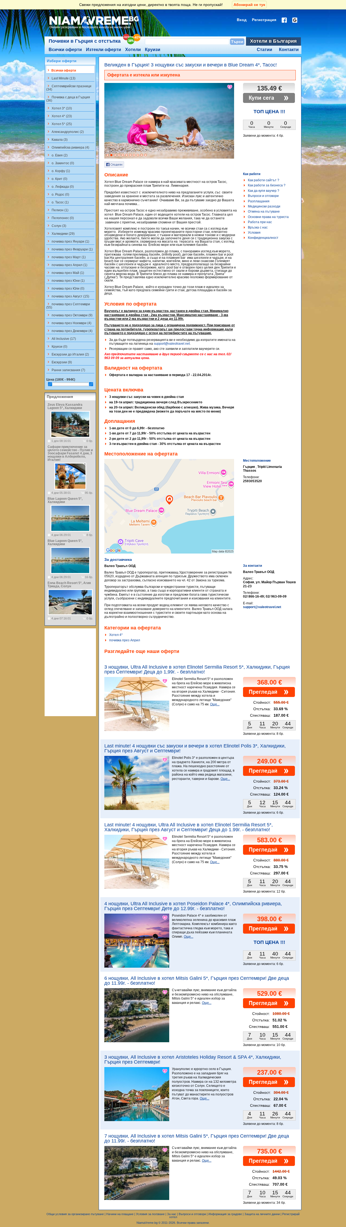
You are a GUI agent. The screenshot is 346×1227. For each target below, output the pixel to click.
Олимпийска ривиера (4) (67, 147)
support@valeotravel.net (172, 344)
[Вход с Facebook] (284, 20)
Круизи (152, 49)
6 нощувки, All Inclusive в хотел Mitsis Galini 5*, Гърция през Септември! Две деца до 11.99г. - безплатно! (196, 980)
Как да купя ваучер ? (263, 191)
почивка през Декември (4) (69, 330)
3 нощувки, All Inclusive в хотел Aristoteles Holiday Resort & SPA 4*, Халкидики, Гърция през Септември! (192, 1059)
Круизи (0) (56, 346)
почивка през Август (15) (67, 296)
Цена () (60, 379)
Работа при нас (260, 222)
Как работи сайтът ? (263, 180)
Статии (264, 49)
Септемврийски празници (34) (68, 87)
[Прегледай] (269, 696)
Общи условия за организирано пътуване (75, 1214)
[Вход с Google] (294, 20)
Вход (242, 20)
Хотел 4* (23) (59, 116)
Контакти (289, 49)
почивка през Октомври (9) (69, 315)
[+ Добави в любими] (230, 87)
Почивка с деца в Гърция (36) (68, 98)
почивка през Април (124, 640)
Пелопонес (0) (60, 218)
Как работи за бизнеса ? (266, 185)
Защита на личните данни (262, 1214)
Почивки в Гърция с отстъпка (85, 41)
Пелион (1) (57, 210)
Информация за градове (225, 1214)
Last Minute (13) (60, 78)
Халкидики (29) (60, 233)
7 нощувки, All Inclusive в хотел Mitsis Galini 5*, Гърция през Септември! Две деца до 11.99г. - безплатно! (196, 1138)
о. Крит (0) (56, 178)
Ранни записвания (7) (65, 370)
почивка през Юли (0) (65, 288)
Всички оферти (65, 49)
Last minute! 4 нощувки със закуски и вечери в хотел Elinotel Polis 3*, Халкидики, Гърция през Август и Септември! (195, 748)
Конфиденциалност (263, 238)
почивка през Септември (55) (68, 305)
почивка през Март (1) (66, 257)
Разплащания (259, 201)
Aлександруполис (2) (65, 131)
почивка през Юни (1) (65, 280)
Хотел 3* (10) (59, 108)
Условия (254, 232)
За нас (171, 1214)
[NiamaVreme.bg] (94, 29)
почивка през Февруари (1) (69, 249)
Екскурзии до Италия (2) (67, 354)
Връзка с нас (258, 227)
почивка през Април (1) (66, 265)
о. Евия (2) (57, 155)
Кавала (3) (57, 139)
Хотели (133, 49)
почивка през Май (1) (65, 272)
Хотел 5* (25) (59, 124)
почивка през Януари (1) (67, 241)
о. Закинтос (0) (60, 163)
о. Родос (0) (57, 194)
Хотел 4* (116, 635)
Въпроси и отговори (263, 196)
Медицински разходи (264, 206)
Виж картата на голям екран (169, 512)
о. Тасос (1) (57, 202)
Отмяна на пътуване (264, 211)
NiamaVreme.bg (147, 1222)
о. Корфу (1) (58, 171)
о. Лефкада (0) (60, 186)
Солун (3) (56, 225)
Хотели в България (273, 41)
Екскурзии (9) (59, 362)
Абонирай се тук (249, 4)
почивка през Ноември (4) (68, 323)
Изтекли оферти (103, 49)
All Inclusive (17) (61, 338)
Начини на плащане (120, 1214)
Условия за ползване (150, 1214)
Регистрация (264, 20)
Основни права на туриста (268, 217)
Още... (214, 704)
